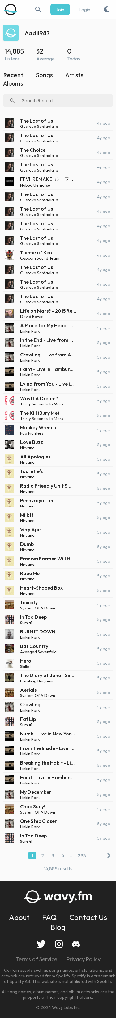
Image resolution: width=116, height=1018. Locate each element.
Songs (44, 75)
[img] (11, 9)
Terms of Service (36, 959)
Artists (74, 75)
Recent (13, 75)
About (19, 917)
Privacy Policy (84, 959)
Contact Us (88, 917)
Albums (13, 83)
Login (84, 9)
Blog (58, 927)
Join (60, 9)
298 (82, 855)
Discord (76, 944)
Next (107, 855)
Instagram (59, 944)
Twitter (41, 944)
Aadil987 (37, 33)
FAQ (49, 917)
